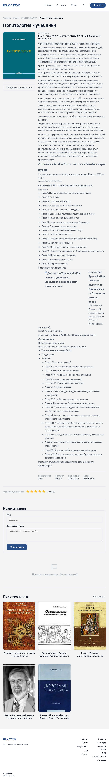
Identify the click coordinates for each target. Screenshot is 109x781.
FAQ (104, 753)
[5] (43, 492)
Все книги (98, 596)
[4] (39, 492)
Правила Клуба (101, 747)
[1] (28, 492)
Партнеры (101, 743)
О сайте (102, 739)
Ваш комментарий (15, 526)
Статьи (84, 754)
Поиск (63, 5)
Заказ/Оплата (99, 756)
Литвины (101, 760)
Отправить (18, 547)
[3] (35, 492)
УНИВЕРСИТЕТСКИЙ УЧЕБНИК (72, 36)
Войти (100, 5)
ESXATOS (9, 739)
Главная (7, 18)
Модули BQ (82, 746)
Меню (50, 5)
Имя (9, 515)
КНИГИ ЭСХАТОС (29, 18)
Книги (16, 18)
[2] (31, 492)
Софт (85, 750)
